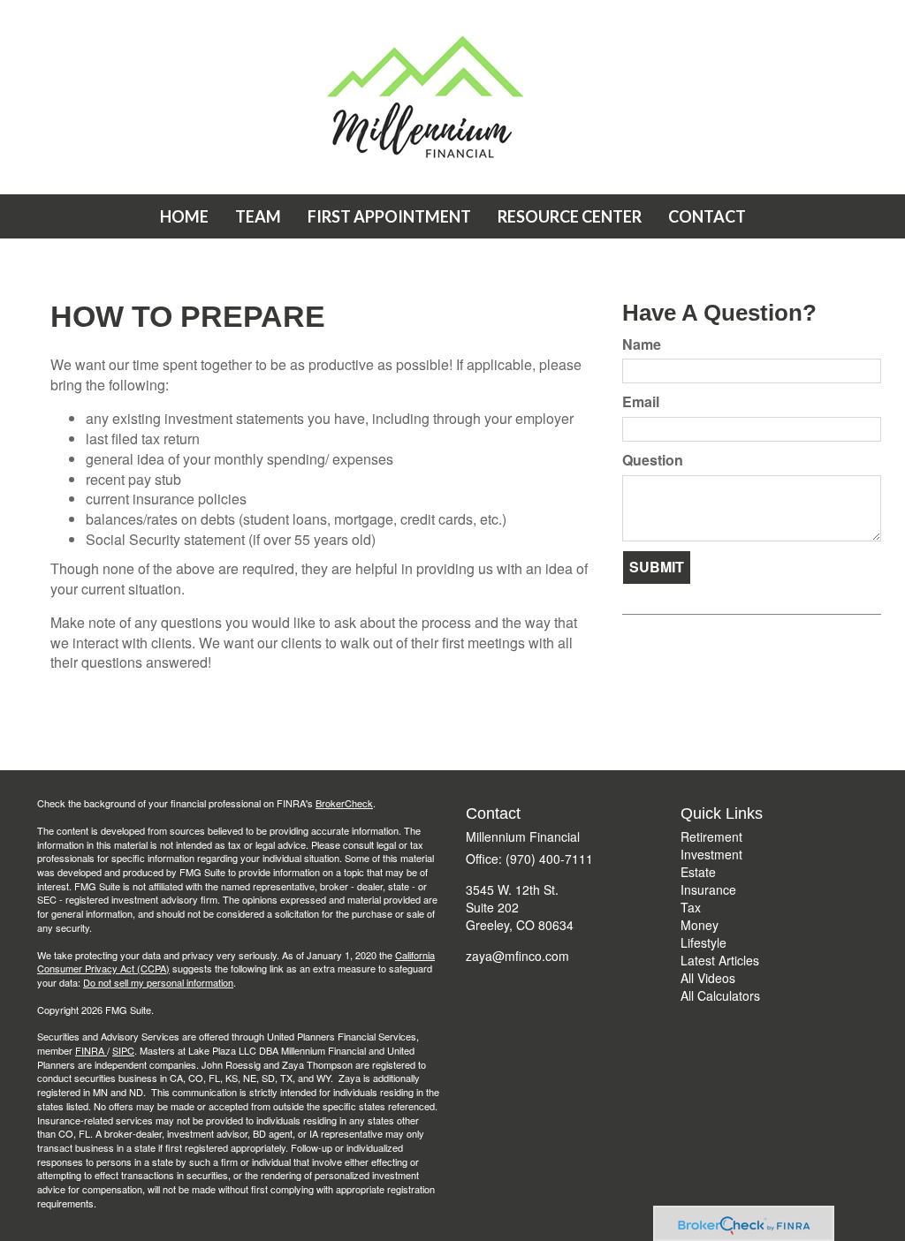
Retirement (711, 836)
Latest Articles (720, 960)
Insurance (708, 889)
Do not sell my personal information (158, 982)
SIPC (123, 1050)
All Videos (708, 978)
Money (700, 925)
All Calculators (720, 995)
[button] (258, 216)
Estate (698, 872)
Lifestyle (703, 942)
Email (640, 402)
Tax (691, 907)
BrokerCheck (344, 803)
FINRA (91, 1050)
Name (641, 344)
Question (652, 460)
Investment (711, 854)
